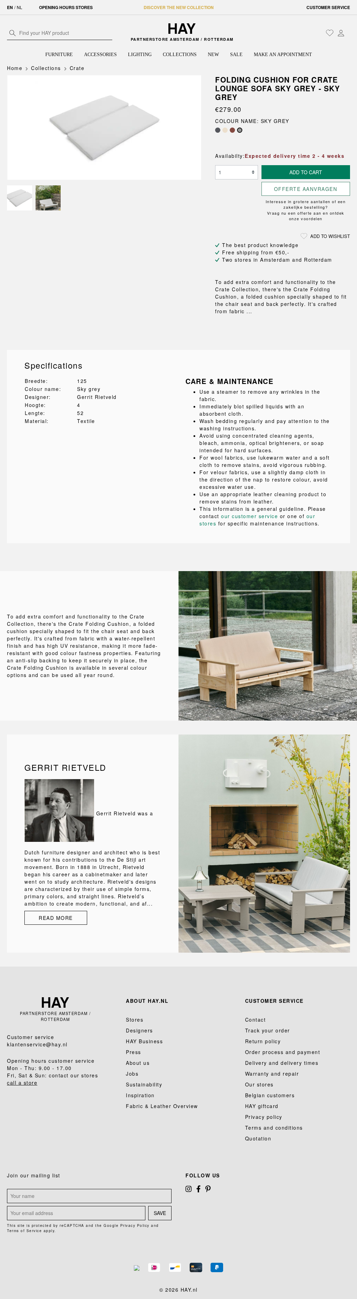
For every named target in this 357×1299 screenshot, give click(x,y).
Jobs (132, 1073)
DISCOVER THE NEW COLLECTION (179, 7)
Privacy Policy (135, 1225)
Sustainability (144, 1084)
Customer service (328, 7)
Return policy (263, 1041)
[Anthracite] (217, 130)
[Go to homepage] (182, 28)
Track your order (267, 1030)
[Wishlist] (329, 33)
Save (160, 1212)
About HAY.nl (147, 1000)
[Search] (12, 33)
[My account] (341, 33)
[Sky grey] (239, 130)
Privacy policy (263, 1116)
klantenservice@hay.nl (37, 1044)
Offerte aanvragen (305, 188)
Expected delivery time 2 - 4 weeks (294, 155)
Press (133, 1051)
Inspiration (140, 1095)
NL (19, 7)
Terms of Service (24, 1230)
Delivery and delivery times (282, 1062)
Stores (134, 1019)
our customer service (249, 516)
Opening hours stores (66, 7)
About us (138, 1062)
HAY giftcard (262, 1105)
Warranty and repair (272, 1073)
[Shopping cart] (348, 33)
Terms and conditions (274, 1127)
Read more (56, 917)
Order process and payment (282, 1051)
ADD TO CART (305, 172)
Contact (255, 1019)
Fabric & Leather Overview (162, 1105)
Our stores (259, 1084)
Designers (139, 1030)
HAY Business (144, 1041)
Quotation (258, 1138)
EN (10, 7)
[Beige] (225, 130)
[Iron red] (232, 130)
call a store (22, 1082)
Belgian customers (270, 1095)
